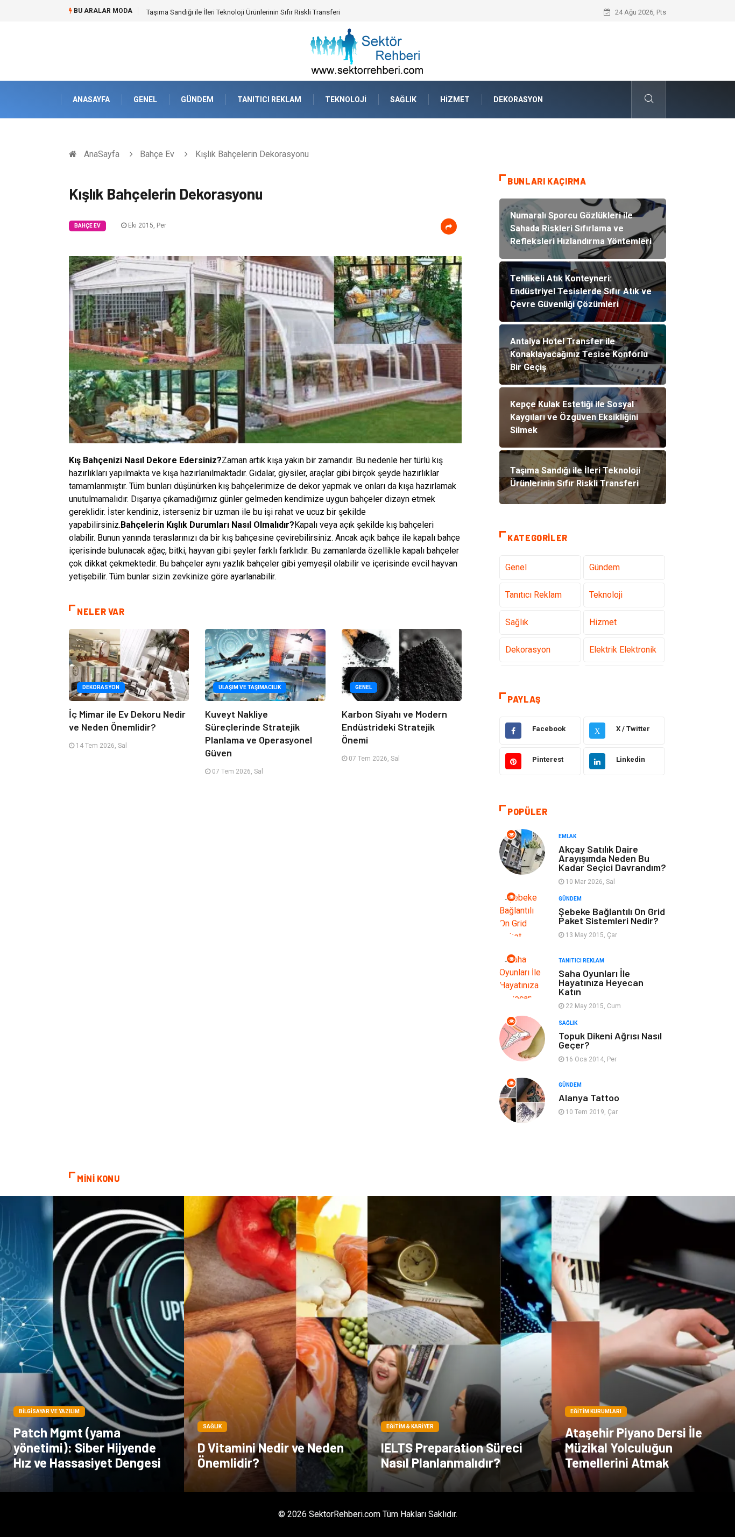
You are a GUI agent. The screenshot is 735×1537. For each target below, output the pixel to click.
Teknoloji (345, 99)
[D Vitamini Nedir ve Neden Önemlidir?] (276, 1344)
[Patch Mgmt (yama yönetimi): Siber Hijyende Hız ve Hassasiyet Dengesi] (92, 1344)
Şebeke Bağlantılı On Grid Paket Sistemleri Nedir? (612, 915)
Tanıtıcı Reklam (269, 99)
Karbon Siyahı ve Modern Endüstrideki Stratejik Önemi (394, 727)
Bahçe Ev (157, 154)
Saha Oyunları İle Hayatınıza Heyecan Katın (601, 982)
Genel (145, 99)
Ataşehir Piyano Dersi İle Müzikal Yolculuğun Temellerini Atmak (633, 1447)
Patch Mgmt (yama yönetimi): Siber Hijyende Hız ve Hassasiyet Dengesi (87, 1447)
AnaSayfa (91, 99)
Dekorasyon (518, 99)
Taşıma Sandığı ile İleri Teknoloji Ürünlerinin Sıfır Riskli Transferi (243, 12)
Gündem (197, 99)
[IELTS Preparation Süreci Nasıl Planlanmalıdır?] (459, 1344)
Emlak (567, 836)
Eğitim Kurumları (595, 1411)
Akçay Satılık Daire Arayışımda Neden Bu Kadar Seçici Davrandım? (612, 858)
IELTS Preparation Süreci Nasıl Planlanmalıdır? (451, 1455)
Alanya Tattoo (589, 1097)
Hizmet (455, 99)
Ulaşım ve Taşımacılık (249, 687)
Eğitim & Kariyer (410, 1426)
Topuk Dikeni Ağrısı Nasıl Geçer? (610, 1040)
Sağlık (403, 99)
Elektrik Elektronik (622, 649)
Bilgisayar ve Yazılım (49, 1411)
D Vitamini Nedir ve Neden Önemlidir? (270, 1455)
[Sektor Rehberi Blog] (367, 50)
